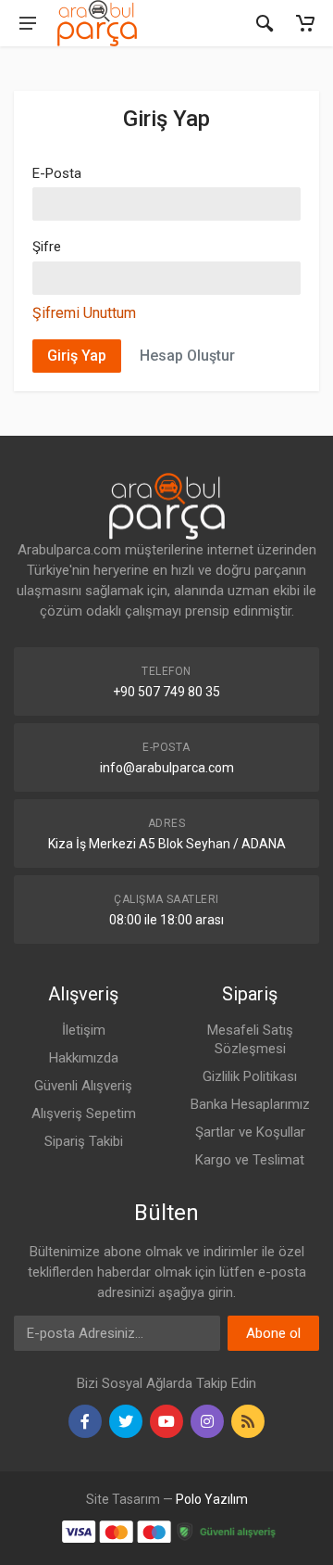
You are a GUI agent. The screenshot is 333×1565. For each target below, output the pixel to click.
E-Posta (56, 173)
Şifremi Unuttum (84, 313)
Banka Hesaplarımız (250, 1104)
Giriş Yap (76, 355)
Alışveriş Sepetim (83, 1113)
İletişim (83, 1030)
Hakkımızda (83, 1058)
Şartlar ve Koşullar (250, 1132)
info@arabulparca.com (167, 767)
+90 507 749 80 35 (166, 691)
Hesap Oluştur (187, 355)
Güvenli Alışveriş (83, 1085)
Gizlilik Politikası (250, 1076)
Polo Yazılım (212, 1499)
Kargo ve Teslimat (249, 1159)
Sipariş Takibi (83, 1141)
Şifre (46, 246)
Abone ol (273, 1333)
